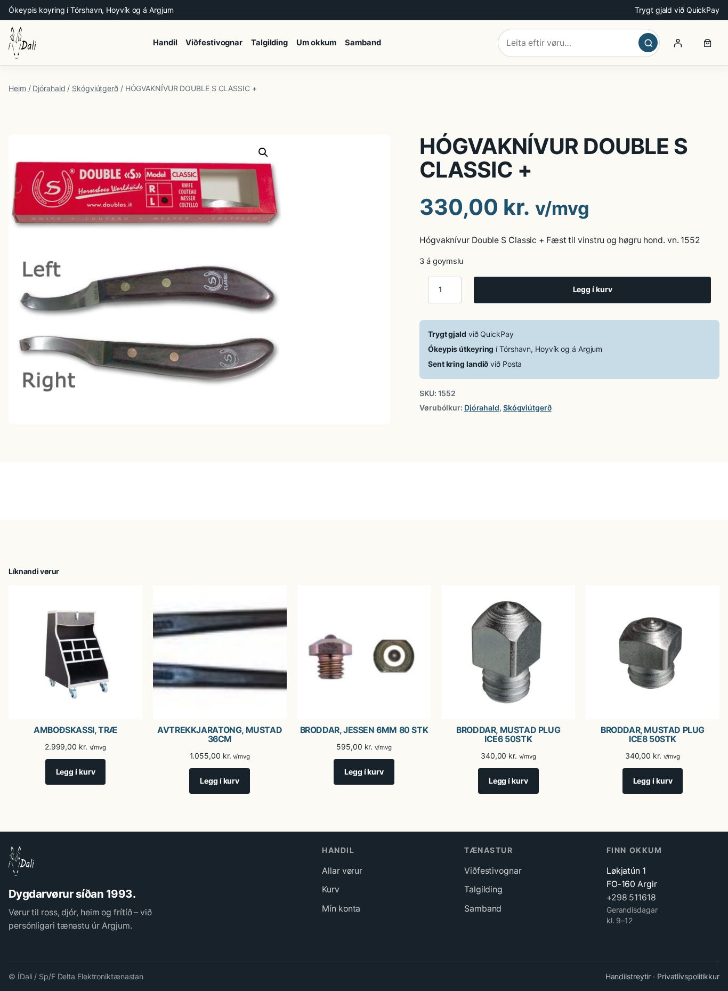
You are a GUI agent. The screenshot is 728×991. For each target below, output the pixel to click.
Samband (482, 909)
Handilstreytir (628, 976)
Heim (17, 88)
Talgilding (483, 889)
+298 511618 (631, 897)
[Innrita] (678, 42)
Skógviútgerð (95, 88)
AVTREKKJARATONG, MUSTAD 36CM (219, 735)
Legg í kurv (592, 289)
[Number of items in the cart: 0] (707, 42)
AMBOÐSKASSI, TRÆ (75, 730)
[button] (263, 152)
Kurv (330, 889)
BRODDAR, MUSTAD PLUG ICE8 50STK (653, 735)
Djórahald (49, 88)
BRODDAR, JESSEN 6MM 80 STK (364, 730)
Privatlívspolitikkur (688, 976)
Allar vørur (342, 871)
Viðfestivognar (493, 871)
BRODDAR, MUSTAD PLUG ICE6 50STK (508, 735)
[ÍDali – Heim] (22, 43)
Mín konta (341, 909)
